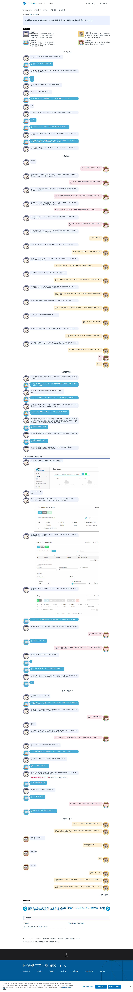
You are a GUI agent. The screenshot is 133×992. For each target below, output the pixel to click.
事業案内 (39, 971)
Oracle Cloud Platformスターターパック (35, 927)
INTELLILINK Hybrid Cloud (76, 923)
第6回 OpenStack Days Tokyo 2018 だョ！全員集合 (86, 909)
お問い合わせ (103, 3)
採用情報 (53, 10)
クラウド (35, 14)
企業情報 (75, 971)
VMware (26, 923)
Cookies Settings (88, 986)
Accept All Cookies (114, 986)
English (87, 3)
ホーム (26, 14)
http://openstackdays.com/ (57, 777)
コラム (30, 14)
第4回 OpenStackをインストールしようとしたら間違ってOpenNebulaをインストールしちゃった (47, 909)
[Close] (130, 986)
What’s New (26, 971)
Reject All (101, 986)
